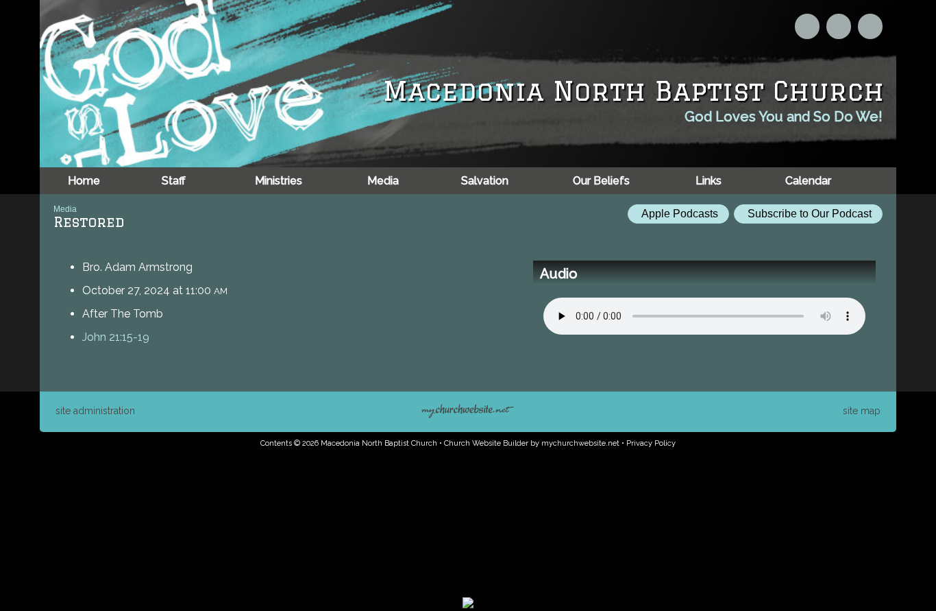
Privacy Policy (651, 443)
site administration (95, 410)
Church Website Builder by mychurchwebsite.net (531, 443)
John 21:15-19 (115, 337)
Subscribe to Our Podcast (808, 213)
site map (861, 410)
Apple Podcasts (678, 213)
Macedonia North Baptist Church (633, 91)
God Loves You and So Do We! (784, 116)
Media (65, 209)
